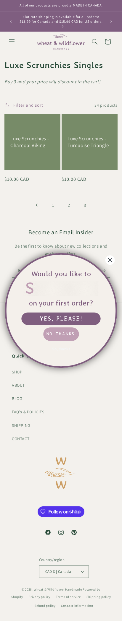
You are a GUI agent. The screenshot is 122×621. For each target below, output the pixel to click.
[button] (11, 41)
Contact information (77, 606)
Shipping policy (98, 597)
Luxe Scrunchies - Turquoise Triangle (88, 142)
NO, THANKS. (61, 333)
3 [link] (85, 205)
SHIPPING (21, 425)
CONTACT (20, 438)
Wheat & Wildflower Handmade (58, 589)
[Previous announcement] (10, 21)
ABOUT (18, 385)
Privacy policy (39, 597)
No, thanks (61, 349)
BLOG (17, 398)
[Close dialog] (110, 260)
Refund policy (44, 606)
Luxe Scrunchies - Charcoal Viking (29, 142)
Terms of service (68, 597)
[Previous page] (37, 205)
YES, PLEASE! (61, 318)
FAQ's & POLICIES (28, 411)
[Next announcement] (111, 21)
